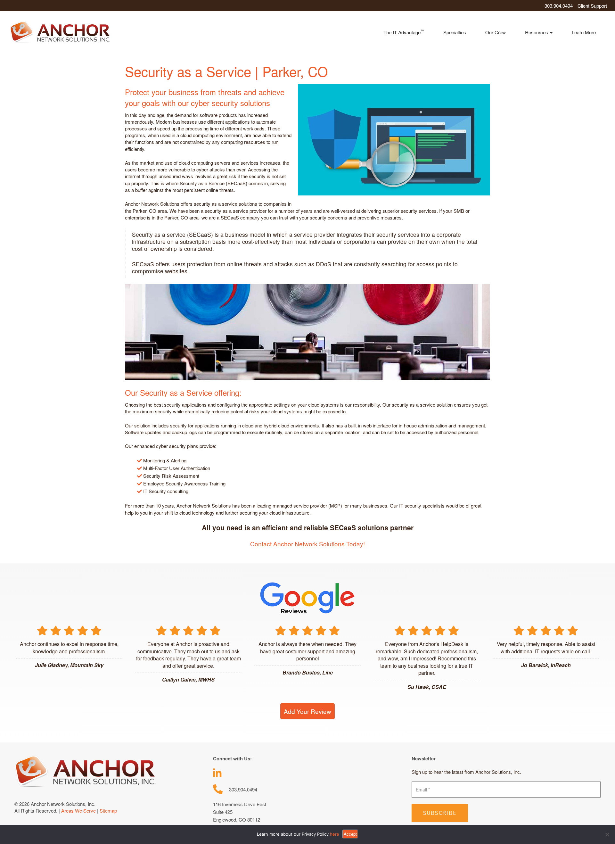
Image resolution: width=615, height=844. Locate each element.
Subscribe (439, 813)
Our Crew (495, 32)
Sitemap (108, 810)
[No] (607, 834)
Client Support (592, 5)
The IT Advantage (403, 32)
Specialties (454, 32)
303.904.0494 (559, 5)
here (334, 834)
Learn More (584, 32)
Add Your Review (307, 711)
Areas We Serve (78, 810)
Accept (350, 834)
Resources (537, 32)
